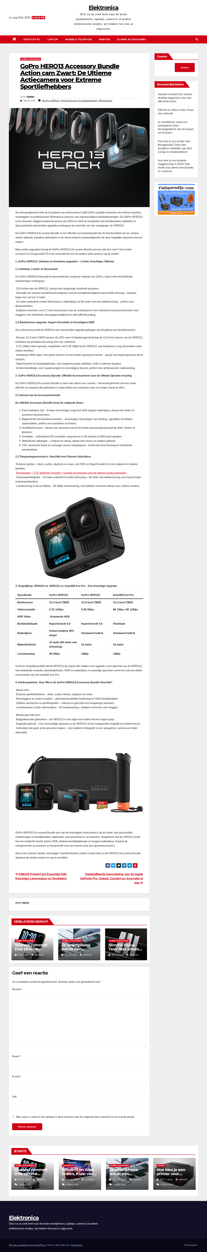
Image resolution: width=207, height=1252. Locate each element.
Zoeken (162, 56)
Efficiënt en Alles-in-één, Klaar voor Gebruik (78, 1173)
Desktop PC (31, 39)
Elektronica (103, 7)
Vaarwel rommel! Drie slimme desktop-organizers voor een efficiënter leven (175, 98)
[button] (197, 39)
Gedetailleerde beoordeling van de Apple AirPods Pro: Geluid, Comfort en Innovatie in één (111, 878)
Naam (16, 1056)
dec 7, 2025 (166, 1180)
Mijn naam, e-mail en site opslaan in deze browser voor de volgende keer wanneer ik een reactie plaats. (75, 1117)
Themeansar (76, 1245)
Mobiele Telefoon (78, 39)
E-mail (16, 1076)
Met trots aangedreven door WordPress (27, 1245)
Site (14, 1096)
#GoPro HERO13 (51, 100)
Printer (104, 39)
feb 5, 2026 (24, 1180)
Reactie (17, 989)
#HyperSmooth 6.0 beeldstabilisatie (79, 100)
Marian (30, 96)
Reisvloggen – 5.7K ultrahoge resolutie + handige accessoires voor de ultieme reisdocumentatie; (71, 472)
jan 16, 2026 (72, 1180)
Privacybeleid (190, 1245)
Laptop (53, 39)
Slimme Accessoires (131, 39)
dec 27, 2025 (119, 1180)
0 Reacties (24, 1185)
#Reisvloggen (105, 100)
